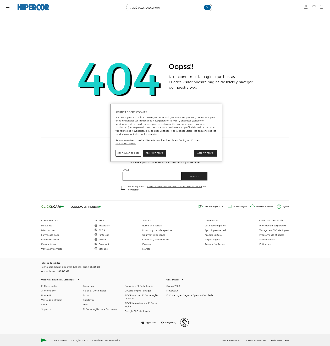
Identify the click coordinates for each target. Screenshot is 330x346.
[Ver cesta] (322, 7)
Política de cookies (126, 143)
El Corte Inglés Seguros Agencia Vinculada (189, 295)
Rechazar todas (154, 153)
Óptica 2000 (173, 286)
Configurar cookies (128, 153)
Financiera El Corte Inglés (139, 286)
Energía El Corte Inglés (137, 311)
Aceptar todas (205, 153)
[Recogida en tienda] (85, 206)
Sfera (44, 304)
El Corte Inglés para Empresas (100, 309)
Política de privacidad (256, 340)
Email (126, 169)
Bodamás (88, 286)
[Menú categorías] (8, 7)
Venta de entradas (51, 299)
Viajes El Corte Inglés (94, 290)
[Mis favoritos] (314, 7)
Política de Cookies (280, 340)
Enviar (194, 176)
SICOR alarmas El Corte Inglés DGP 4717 (141, 297)
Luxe (85, 304)
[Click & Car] (52, 206)
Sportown (88, 299)
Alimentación (48, 290)
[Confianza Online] (184, 322)
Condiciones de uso (231, 340)
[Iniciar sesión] (306, 7)
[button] (102, 294)
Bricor (86, 295)
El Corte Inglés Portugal (138, 290)
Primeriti (46, 295)
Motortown (172, 290)
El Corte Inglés (49, 286)
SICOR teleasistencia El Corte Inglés (141, 304)
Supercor (46, 309)
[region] (166, 133)
